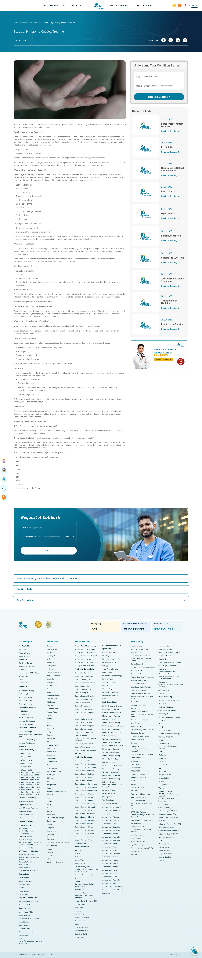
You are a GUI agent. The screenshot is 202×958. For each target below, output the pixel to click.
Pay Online (106, 893)
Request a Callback (158, 97)
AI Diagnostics (163, 743)
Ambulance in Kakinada (111, 837)
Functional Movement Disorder (172, 125)
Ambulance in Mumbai (110, 860)
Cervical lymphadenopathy (168, 666)
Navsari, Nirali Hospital (55, 862)
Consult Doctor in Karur (83, 810)
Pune (48, 808)
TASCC (21, 938)
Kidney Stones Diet (138, 664)
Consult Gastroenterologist (85, 683)
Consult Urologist (81, 693)
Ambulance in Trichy (109, 883)
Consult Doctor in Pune (83, 781)
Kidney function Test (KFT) (168, 834)
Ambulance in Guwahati (111, 827)
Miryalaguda (51, 758)
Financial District (53, 745)
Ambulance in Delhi (109, 824)
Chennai (50, 646)
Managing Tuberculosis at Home (143, 667)
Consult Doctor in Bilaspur (84, 794)
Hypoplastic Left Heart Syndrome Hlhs (172, 169)
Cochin (49, 689)
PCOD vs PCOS (136, 671)
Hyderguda (51, 748)
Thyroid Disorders (81, 927)
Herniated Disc (80, 893)
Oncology (106, 656)
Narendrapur (51, 831)
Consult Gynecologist (83, 706)
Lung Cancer (79, 908)
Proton (49, 686)
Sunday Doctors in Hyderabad (86, 656)
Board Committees (26, 801)
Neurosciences (108, 659)
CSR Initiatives (24, 754)
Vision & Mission (25, 653)
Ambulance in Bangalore (111, 811)
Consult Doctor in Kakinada (85, 804)
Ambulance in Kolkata (110, 850)
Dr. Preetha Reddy (25, 694)
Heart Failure (79, 890)
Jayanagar (50, 705)
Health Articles (136, 646)
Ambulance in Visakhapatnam (113, 887)
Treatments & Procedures (140, 794)
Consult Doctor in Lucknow (85, 814)
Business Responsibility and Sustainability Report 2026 (29, 793)
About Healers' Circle (26, 912)
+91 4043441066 (133, 628)
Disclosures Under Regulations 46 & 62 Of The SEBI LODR (30, 843)
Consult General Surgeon (84, 726)
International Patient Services (113, 890)
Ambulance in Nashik (110, 867)
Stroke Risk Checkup (110, 759)
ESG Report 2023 (25, 760)
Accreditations (24, 922)
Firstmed (50, 669)
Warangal (50, 765)
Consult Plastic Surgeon (84, 716)
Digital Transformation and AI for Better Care (31, 942)
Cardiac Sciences (108, 652)
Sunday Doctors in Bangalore (85, 652)
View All (78, 754)
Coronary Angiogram (166, 807)
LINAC (160, 724)
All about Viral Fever (138, 680)
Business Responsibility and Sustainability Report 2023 (29, 779)
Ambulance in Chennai (110, 820)
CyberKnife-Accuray (165, 704)
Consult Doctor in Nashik (84, 824)
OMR (48, 659)
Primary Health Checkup (111, 732)
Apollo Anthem (24, 656)
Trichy (49, 732)
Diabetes (78, 878)
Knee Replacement (138, 801)
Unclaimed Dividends (26, 854)
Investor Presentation (27, 836)
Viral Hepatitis (80, 937)
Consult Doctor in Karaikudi (85, 807)
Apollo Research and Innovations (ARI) (31, 735)
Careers (21, 679)
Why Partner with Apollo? (28, 902)
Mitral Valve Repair (138, 842)
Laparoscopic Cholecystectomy (142, 820)
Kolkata (49, 824)
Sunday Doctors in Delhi (83, 659)
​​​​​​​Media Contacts (25, 894)
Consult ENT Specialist (83, 709)
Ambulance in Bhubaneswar (112, 814)
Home (16, 23)
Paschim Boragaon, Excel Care (58, 842)
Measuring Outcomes (27, 932)
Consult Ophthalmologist (84, 719)
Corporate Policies (25, 805)
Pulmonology (107, 672)
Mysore (49, 715)
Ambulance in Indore (110, 834)
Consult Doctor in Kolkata (84, 774)
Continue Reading (169, 131)
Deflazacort (162, 765)
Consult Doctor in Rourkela (85, 834)
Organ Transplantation (110, 669)
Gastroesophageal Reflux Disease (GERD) (84, 885)
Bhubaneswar (52, 846)
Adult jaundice (163, 690)
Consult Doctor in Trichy (84, 837)
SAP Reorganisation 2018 (28, 871)
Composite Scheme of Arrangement (27, 863)
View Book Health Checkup (4, 479)
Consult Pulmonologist (83, 699)
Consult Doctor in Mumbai (84, 771)
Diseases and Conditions (31, 23)
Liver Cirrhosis (136, 764)
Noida (49, 788)
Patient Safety (24, 935)
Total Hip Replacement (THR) (142, 848)
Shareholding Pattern (26, 848)
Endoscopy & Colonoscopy (168, 817)
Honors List (23, 746)
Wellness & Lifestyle (166, 837)
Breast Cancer (80, 863)
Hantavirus (135, 746)
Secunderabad (52, 762)
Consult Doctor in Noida (84, 827)
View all (133, 708)
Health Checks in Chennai (112, 706)
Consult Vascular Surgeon (84, 713)
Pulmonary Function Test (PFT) (170, 824)
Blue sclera (162, 682)
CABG (133, 809)
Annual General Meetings (28, 808)
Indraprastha (51, 785)
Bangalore (50, 692)
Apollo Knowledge (25, 732)
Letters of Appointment (27, 818)
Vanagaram (51, 652)
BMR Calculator (164, 850)
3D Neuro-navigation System (169, 717)
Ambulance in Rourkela (111, 880)
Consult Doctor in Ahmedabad (86, 787)
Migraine (78, 911)
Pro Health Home (108, 793)
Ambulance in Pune (109, 877)
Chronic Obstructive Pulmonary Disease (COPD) (86, 870)
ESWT (160, 740)
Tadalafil (161, 781)
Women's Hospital (53, 676)
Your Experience (108, 800)
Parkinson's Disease (82, 917)
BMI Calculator (163, 847)
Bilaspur (49, 849)
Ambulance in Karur (109, 844)
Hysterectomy (136, 823)
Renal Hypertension (171, 235)
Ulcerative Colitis (81, 934)
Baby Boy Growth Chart (139, 652)
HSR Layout (51, 702)
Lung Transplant (137, 838)
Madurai (49, 719)
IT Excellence (23, 925)
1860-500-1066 (163, 628)
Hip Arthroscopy (137, 845)
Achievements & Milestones (29, 673)
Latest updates (24, 915)
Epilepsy (78, 881)
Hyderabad (51, 738)
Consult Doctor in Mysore (84, 820)
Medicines (162, 755)
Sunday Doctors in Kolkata (84, 662)
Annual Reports (24, 828)
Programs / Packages (110, 790)
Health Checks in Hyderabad (113, 726)
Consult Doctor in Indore (84, 800)
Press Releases (24, 884)
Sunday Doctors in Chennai (85, 649)
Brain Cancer (135, 723)
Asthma (77, 853)
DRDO (49, 742)
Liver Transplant (136, 835)
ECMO (160, 727)
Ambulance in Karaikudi (111, 840)
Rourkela (50, 852)
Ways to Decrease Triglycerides (142, 677)
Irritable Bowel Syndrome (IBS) (86, 901)
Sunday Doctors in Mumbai (85, 666)
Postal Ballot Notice (26, 815)
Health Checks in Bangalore (112, 746)
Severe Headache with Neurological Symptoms (167, 673)
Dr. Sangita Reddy (25, 704)
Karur (48, 722)
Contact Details (24, 874)
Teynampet (51, 656)
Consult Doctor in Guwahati (85, 797)
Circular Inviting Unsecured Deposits (29, 858)
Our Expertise (107, 797)
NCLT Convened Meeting (28, 851)
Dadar (49, 804)
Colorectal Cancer (137, 733)
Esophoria (162, 669)
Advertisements (25, 867)
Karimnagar (51, 755)
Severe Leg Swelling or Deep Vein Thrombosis (169, 678)
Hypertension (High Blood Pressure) (84, 897)
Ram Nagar (51, 775)
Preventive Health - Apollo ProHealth (112, 786)
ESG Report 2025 (25, 767)
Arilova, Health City (54, 771)
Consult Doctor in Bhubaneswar (86, 791)
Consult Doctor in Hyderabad (85, 764)
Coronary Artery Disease (84, 875)
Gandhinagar (51, 821)
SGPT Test (162, 821)
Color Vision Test (164, 857)
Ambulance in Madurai (110, 857)
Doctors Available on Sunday (85, 646)
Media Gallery (24, 891)
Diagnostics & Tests (165, 791)
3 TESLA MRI (163, 720)
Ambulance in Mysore (110, 863)
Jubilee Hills (51, 752)
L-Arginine (162, 771)
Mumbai (49, 801)
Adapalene (162, 758)
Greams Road (52, 649)
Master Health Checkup (111, 716)
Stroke (77, 924)
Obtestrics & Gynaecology (112, 676)
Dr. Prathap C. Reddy (26, 691)
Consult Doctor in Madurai (84, 817)
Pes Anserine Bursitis (172, 324)
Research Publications (27, 743)
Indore (49, 798)
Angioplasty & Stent (138, 797)
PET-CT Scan (163, 804)
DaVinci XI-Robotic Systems (168, 701)
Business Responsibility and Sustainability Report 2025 (29, 788)
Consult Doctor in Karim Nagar (86, 784)
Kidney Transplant (137, 827)
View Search (4, 497)
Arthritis (78, 850)
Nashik (49, 811)
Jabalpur (50, 859)
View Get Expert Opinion (4, 488)
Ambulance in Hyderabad (111, 830)
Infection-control (25, 929)
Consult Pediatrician (82, 703)
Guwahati (50, 834)
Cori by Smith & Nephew (167, 710)
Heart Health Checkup (110, 709)
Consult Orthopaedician (84, 676)
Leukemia (134, 761)
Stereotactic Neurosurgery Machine (168, 747)
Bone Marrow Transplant (140, 720)
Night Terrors (168, 213)
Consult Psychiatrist (82, 747)
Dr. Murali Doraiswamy (27, 721)
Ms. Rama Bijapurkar (26, 724)
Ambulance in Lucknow (111, 853)
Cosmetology (107, 689)
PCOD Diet (135, 702)
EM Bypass (51, 828)
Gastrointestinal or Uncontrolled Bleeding (170, 686)
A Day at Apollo (24, 676)
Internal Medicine (108, 679)
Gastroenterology (109, 662)
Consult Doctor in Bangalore (85, 767)
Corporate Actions (25, 811)
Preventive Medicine (110, 692)
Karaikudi (50, 735)
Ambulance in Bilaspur (110, 817)
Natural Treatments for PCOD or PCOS (143, 697)
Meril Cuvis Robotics (166, 707)
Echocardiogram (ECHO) (167, 811)
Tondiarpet (51, 662)
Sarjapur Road (52, 712)
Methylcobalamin (164, 775)
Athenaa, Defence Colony (56, 791)
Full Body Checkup (109, 719)
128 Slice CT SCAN (165, 737)
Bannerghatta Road (54, 695)
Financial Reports (25, 825)
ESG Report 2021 (25, 757)
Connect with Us (25, 905)
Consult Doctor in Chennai (85, 761)
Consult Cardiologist (82, 673)
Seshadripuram (52, 709)
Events (21, 888)
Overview (22, 650)
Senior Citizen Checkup (111, 723)
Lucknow (50, 795)
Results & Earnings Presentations (26, 832)
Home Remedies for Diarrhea (141, 694)
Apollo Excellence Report (28, 740)
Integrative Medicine (110, 695)
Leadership (23, 660)
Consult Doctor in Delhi (83, 777)
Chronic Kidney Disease (83, 867)
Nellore (49, 725)
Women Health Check (110, 752)
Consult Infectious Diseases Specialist (85, 739)
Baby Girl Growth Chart (139, 649)
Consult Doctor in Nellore (84, 830)
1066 (185, 7)
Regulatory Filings (25, 840)
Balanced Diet (136, 674)
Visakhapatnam (52, 768)
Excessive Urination (165, 656)
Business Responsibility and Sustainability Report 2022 (29, 774)
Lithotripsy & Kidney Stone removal (141, 830)
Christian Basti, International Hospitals (57, 838)
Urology (105, 666)
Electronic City (52, 699)
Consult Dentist (81, 736)
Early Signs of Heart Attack (141, 656)
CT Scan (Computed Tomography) (166, 800)
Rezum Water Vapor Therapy (169, 734)
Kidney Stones (80, 904)
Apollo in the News (26, 881)
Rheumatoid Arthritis (82, 921)
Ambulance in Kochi (109, 847)
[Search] (180, 5)
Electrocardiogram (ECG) (167, 814)
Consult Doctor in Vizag (83, 840)
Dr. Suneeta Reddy (26, 697)
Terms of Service (177, 955)
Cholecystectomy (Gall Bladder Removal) (142, 816)
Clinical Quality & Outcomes (29, 919)
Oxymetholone (164, 778)
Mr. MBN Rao (23, 711)
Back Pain (78, 857)
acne (104, 236)
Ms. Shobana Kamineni (27, 701)
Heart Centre (52, 682)
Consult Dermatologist (83, 729)
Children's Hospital (54, 672)
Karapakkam (51, 679)
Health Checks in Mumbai (112, 766)
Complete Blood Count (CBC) (169, 831)
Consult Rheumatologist (84, 722)
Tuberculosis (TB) (81, 931)
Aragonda (50, 728)
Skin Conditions (137, 781)
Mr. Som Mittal (24, 714)
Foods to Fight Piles (138, 690)
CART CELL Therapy (138, 812)
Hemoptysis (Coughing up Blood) (170, 652)
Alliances (22, 670)
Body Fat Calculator (165, 854)
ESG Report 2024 (25, 763)
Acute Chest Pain (165, 649)
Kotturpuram (51, 666)
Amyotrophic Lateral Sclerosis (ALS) (142, 715)
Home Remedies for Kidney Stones (141, 659)
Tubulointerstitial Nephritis (169, 302)
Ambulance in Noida (109, 873)
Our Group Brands (25, 663)
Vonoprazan (162, 785)
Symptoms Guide (164, 646)
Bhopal (49, 856)
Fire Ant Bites (168, 147)
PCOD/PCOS (79, 914)
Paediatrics (106, 686)
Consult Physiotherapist (84, 744)
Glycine (161, 768)
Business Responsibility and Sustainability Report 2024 (29, 783)
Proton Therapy (136, 851)
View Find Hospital (4, 470)
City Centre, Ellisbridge (55, 818)
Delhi (48, 781)
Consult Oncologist (82, 686)
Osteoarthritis (136, 768)
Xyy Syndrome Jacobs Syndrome (172, 280)
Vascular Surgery (108, 682)
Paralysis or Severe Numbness (169, 662)
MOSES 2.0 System (165, 730)
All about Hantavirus (138, 705)
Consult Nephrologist (83, 689)
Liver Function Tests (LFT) (168, 827)
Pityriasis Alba (168, 191)
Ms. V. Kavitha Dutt (26, 718)
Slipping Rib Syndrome (172, 257)
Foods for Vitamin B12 (139, 684)
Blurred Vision (80, 860)
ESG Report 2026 (25, 770)
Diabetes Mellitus (137, 740)
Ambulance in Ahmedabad (112, 807)
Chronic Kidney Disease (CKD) (142, 730)
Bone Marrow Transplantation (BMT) (142, 804)
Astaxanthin (163, 762)
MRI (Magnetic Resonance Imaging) (168, 795)
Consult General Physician (84, 696)
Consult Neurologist (82, 679)
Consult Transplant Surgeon (85, 750)
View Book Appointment (4, 461)
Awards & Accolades (26, 666)
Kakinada (50, 778)
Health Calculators (165, 844)
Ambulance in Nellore (110, 870)
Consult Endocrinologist (84, 732)
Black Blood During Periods (141, 687)
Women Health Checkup (111, 713)
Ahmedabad (51, 814)
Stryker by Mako (164, 714)
